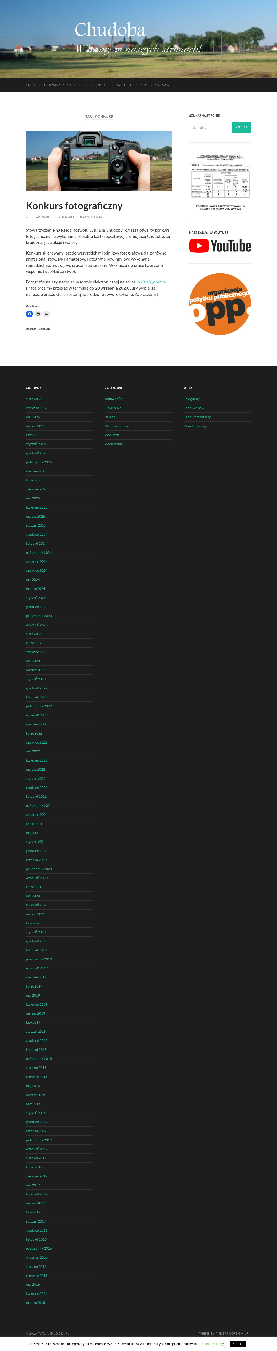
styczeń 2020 (36, 932)
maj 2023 (33, 661)
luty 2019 (33, 1022)
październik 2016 (39, 1248)
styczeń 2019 (36, 1031)
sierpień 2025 (36, 471)
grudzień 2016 (36, 1230)
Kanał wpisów (194, 408)
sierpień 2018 (36, 1067)
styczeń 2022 (36, 778)
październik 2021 (39, 805)
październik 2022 (39, 706)
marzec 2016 (35, 1302)
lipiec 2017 (34, 1167)
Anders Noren (228, 1333)
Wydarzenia (114, 444)
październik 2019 (39, 959)
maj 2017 (33, 1185)
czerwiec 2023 (36, 652)
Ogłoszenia (113, 408)
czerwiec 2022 (36, 742)
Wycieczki (112, 435)
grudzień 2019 (36, 941)
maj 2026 (33, 417)
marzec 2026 (35, 426)
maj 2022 (33, 751)
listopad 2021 (36, 796)
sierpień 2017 (36, 1158)
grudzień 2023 (36, 607)
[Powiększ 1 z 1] (245, 158)
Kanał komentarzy (197, 417)
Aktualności (114, 399)
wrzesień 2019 (37, 968)
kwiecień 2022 (36, 760)
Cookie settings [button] (213, 1344)
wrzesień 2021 (37, 814)
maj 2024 (33, 579)
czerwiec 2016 (36, 1275)
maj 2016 (33, 1284)
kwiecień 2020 (36, 905)
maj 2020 (33, 896)
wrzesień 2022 (37, 715)
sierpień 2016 (36, 1266)
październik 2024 (39, 552)
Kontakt (124, 84)
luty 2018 (33, 1103)
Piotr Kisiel (64, 216)
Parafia (110, 417)
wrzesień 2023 (37, 625)
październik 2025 (39, 462)
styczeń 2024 (36, 597)
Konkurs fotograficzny (74, 205)
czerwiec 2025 (36, 489)
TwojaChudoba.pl (53, 1333)
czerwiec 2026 (36, 408)
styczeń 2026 (36, 444)
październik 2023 (39, 615)
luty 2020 (33, 923)
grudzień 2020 (36, 850)
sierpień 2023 (36, 634)
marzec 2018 (35, 1095)
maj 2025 (33, 498)
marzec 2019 (35, 1013)
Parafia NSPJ (94, 84)
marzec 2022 (35, 769)
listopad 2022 (36, 697)
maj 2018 (33, 1086)
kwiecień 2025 (36, 507)
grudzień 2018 (36, 1040)
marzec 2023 (35, 670)
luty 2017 (33, 1212)
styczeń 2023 (36, 679)
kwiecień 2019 (36, 1004)
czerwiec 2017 (36, 1176)
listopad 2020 (36, 860)
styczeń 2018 (36, 1113)
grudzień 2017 (36, 1122)
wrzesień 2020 (37, 878)
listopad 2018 (36, 1049)
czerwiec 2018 (36, 1076)
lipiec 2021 (34, 823)
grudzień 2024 (36, 534)
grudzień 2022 (36, 688)
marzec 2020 (35, 914)
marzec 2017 (35, 1203)
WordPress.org (195, 426)
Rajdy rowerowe (117, 426)
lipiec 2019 (34, 986)
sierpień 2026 (36, 399)
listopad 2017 (36, 1131)
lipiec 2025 (34, 480)
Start (30, 84)
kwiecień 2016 (36, 1293)
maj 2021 (33, 833)
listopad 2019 (36, 950)
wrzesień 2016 (37, 1257)
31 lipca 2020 (37, 216)
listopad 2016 (36, 1239)
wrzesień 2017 (37, 1149)
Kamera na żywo (154, 84)
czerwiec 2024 (36, 570)
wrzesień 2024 (37, 561)
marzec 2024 (35, 588)
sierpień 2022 (36, 724)
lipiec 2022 (34, 733)
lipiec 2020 (34, 887)
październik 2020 (39, 869)
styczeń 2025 (36, 525)
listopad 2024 (36, 543)
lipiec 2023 (34, 643)
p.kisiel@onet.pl (151, 281)
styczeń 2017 (36, 1221)
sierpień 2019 (36, 977)
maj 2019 (33, 995)
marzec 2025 (35, 516)
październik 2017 (39, 1140)
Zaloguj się (192, 399)
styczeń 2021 (36, 841)
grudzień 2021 (36, 787)
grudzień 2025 (36, 453)
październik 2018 (39, 1058)
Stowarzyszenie (58, 84)
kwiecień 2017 (36, 1194)
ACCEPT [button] (238, 1344)
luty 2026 (33, 435)
